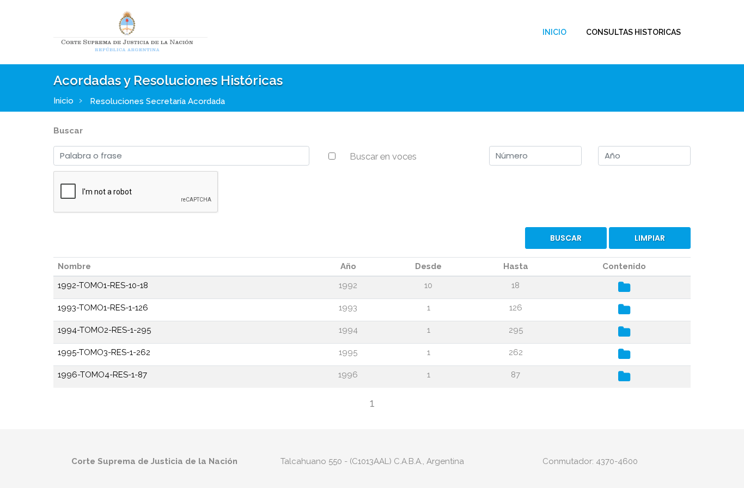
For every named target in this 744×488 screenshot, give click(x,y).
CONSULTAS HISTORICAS (633, 32)
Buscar (68, 131)
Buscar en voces (383, 156)
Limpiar (650, 238)
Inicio (554, 32)
